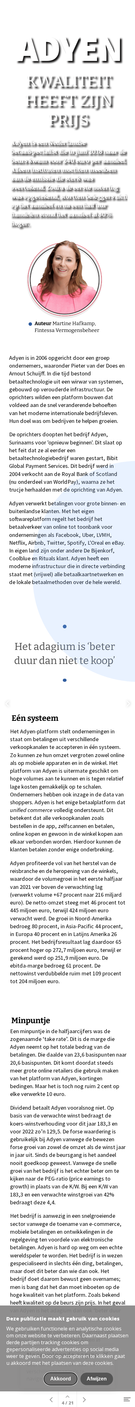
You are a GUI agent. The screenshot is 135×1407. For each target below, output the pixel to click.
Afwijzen (97, 1378)
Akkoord (60, 1378)
